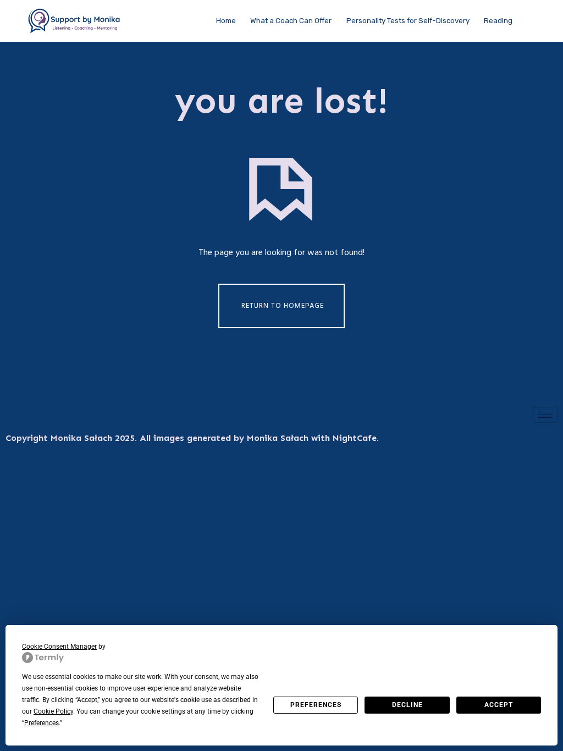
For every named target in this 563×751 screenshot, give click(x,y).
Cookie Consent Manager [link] (59, 646)
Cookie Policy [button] (53, 711)
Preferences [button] (41, 723)
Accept (498, 705)
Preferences (315, 705)
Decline (407, 705)
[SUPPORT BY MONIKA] (75, 21)
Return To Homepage (282, 306)
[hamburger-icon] (545, 415)
